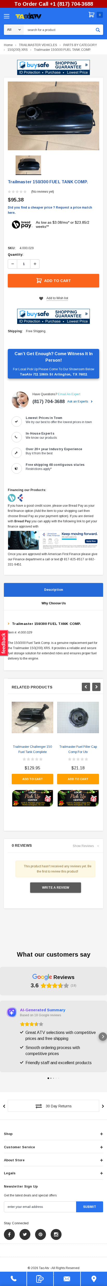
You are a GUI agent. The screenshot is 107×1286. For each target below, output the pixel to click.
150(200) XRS (18, 50)
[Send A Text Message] (40, 1279)
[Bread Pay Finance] (12, 498)
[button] (53, 67)
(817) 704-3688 (48, 401)
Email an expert (69, 394)
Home (8, 45)
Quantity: (15, 254)
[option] (53, 115)
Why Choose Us (54, 603)
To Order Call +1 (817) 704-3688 (53, 4)
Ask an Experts (78, 401)
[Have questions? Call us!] (13, 1279)
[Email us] (67, 1279)
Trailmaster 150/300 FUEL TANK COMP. (62, 50)
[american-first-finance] (20, 498)
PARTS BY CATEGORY (80, 45)
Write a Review (55, 887)
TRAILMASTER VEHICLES (38, 45)
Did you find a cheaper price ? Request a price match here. (50, 210)
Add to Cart (57, 281)
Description (53, 590)
